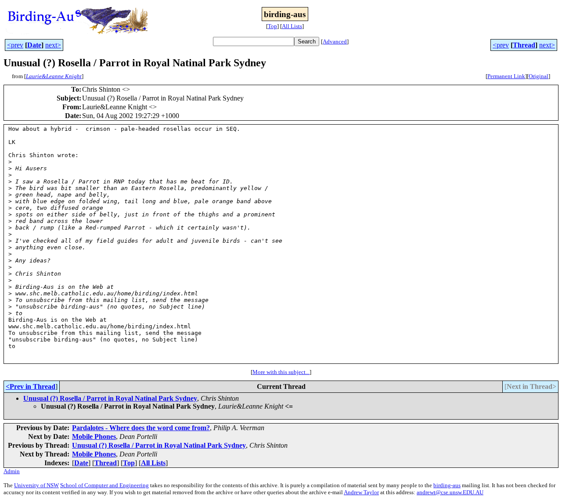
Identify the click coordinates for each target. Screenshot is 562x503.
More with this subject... (281, 372)
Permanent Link (506, 76)
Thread (524, 45)
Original (538, 76)
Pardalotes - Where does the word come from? (141, 427)
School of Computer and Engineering (104, 485)
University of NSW (36, 485)
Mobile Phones (94, 436)
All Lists (292, 26)
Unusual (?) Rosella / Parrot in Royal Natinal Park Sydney (110, 398)
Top (272, 26)
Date (34, 45)
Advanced (335, 41)
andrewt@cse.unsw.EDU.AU (450, 492)
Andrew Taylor (361, 492)
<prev (15, 45)
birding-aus (447, 485)
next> (53, 45)
